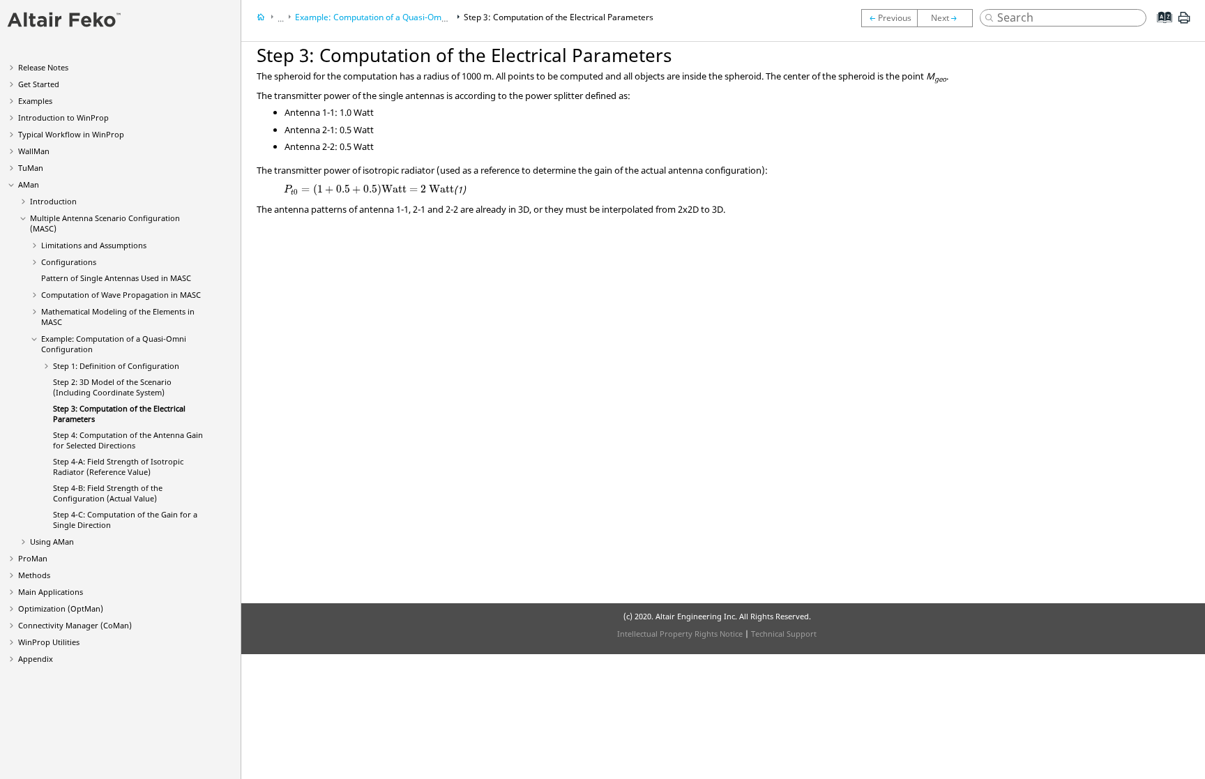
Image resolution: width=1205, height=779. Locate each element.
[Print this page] (1184, 23)
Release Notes (43, 67)
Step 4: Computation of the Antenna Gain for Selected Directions (128, 440)
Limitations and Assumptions (93, 245)
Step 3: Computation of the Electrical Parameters (558, 17)
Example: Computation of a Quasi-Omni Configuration (399, 17)
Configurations (68, 262)
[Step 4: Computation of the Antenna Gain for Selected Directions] (948, 18)
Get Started (38, 84)
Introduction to (63, 117)
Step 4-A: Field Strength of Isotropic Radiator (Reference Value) (118, 466)
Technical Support (784, 633)
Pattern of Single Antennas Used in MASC (116, 278)
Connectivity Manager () (75, 625)
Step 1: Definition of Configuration (116, 366)
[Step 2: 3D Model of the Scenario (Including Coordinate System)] (889, 18)
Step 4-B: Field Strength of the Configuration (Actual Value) (107, 493)
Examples (35, 101)
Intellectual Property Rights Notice (680, 633)
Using (52, 541)
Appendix (35, 658)
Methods (34, 575)
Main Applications (50, 592)
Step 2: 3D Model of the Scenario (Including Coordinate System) (112, 387)
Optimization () (60, 608)
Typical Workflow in (71, 134)
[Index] (1160, 28)
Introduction (53, 201)
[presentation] (368, 189)
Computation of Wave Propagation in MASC (121, 294)
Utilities (48, 642)
